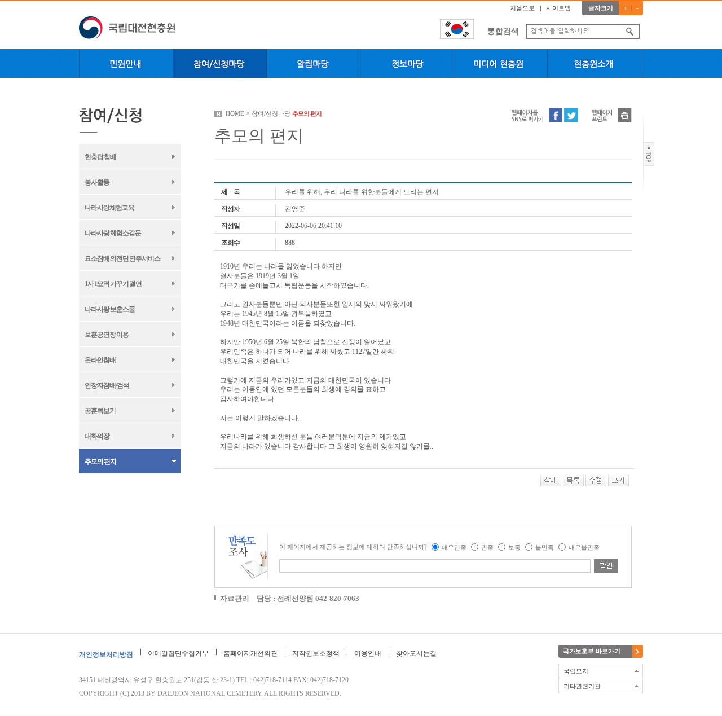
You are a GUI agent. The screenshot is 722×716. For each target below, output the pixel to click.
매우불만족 (584, 547)
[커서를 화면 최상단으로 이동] (649, 153)
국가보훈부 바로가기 (591, 651)
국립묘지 (575, 670)
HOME (235, 113)
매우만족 (454, 547)
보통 (514, 547)
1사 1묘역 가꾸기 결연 (113, 284)
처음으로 (522, 8)
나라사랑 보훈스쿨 (110, 309)
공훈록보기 (100, 411)
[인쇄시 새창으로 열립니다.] (625, 114)
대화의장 (97, 436)
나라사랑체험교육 (109, 208)
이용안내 (367, 653)
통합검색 (503, 31)
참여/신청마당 (271, 113)
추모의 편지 (100, 461)
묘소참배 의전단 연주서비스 (122, 258)
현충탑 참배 (100, 157)
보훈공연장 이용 (107, 335)
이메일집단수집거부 (178, 653)
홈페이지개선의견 (250, 653)
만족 (487, 547)
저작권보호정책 (316, 653)
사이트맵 (558, 8)
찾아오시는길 (416, 653)
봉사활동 (97, 182)
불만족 (544, 547)
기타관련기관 (582, 686)
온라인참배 (100, 360)
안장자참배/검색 (107, 385)
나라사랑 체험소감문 (113, 233)
